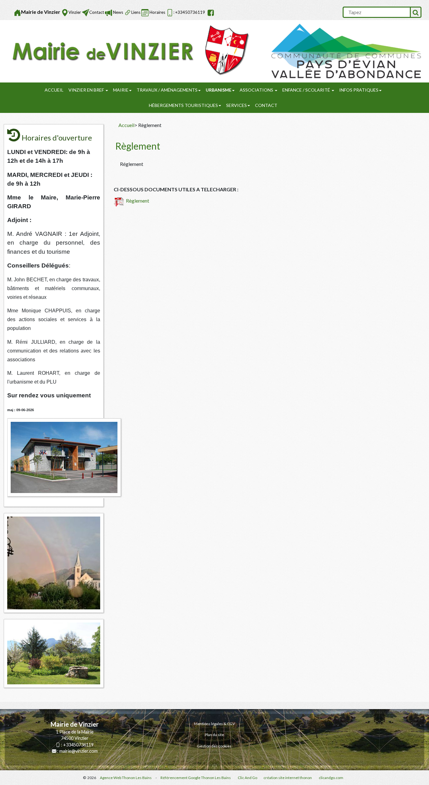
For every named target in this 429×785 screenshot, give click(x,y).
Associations (257, 90)
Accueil (54, 90)
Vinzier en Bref (86, 90)
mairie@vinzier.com (78, 751)
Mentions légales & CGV (214, 723)
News (117, 12)
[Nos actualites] (108, 12)
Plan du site (214, 734)
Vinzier (74, 12)
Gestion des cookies (214, 746)
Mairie (120, 90)
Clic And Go (247, 777)
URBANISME (218, 90)
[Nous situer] (64, 12)
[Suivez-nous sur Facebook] (210, 12)
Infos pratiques (358, 90)
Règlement (136, 201)
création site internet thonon (287, 777)
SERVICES (236, 105)
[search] (376, 12)
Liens (135, 12)
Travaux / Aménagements (167, 90)
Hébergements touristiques (183, 105)
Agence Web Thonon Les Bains (126, 777)
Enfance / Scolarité (306, 90)
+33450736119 (78, 744)
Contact (96, 12)
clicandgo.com (331, 777)
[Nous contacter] (85, 12)
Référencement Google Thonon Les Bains (195, 777)
